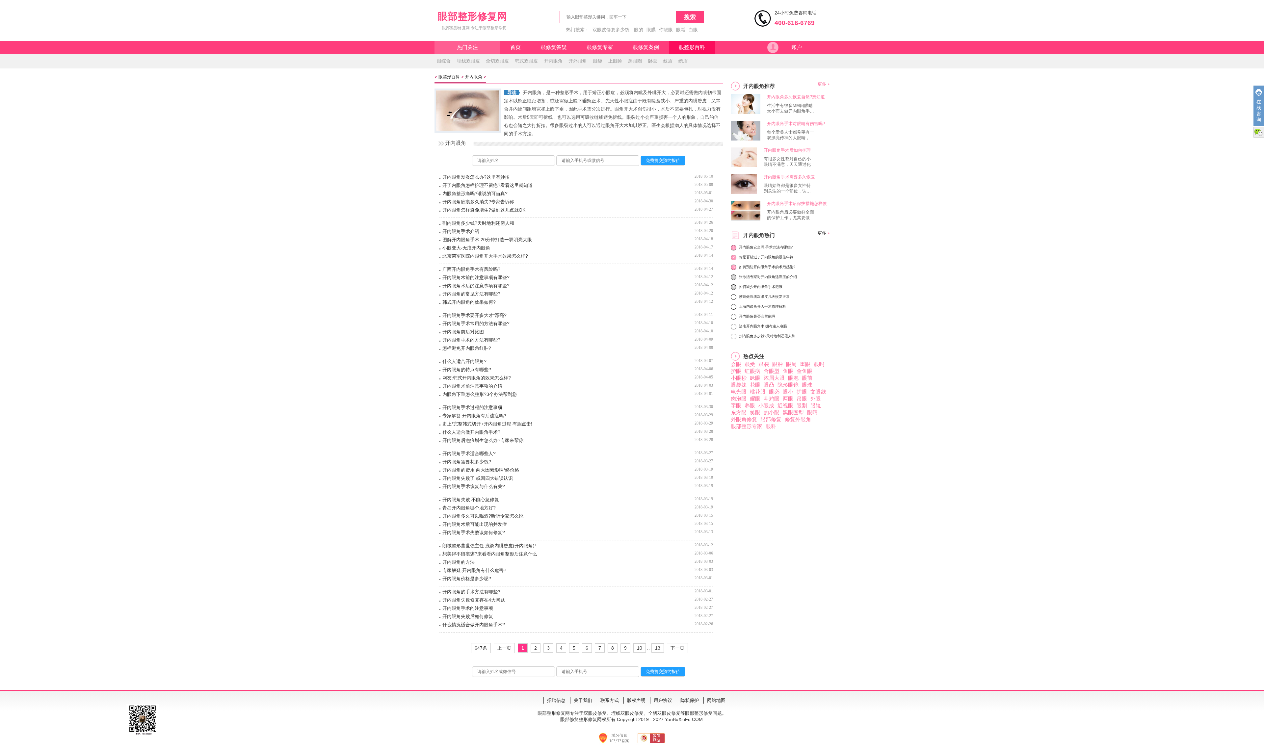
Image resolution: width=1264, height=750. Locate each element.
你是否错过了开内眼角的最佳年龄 (766, 257)
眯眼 (755, 378)
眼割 (802, 405)
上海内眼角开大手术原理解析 (762, 306)
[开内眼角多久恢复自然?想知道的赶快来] (747, 112)
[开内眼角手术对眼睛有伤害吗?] (746, 139)
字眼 (736, 405)
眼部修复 (770, 419)
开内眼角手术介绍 (460, 231)
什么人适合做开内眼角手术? (471, 432)
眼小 (788, 392)
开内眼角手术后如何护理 (787, 150)
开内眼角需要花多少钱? (466, 461)
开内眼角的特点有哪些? (466, 369)
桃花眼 (758, 392)
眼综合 (444, 61)
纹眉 (667, 61)
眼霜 (680, 29)
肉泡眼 (739, 398)
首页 (515, 47)
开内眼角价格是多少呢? (466, 578)
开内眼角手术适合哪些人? (469, 453)
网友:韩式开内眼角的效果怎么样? (476, 377)
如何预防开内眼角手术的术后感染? (767, 267)
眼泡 (793, 378)
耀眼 (755, 398)
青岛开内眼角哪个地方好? (469, 507)
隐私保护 (689, 700)
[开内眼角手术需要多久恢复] (744, 192)
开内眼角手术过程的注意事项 (472, 407)
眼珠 (807, 385)
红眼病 (752, 371)
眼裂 (763, 364)
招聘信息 (556, 700)
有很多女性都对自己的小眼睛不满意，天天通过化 (787, 161)
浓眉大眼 (774, 378)
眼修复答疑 (553, 47)
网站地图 (716, 700)
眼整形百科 (692, 47)
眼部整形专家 (746, 426)
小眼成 (766, 405)
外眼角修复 (744, 419)
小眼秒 (739, 378)
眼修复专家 (600, 47)
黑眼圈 (635, 61)
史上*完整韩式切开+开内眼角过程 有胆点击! (487, 424)
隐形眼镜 (788, 385)
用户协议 (663, 700)
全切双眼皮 (497, 61)
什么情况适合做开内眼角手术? (473, 624)
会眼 (736, 364)
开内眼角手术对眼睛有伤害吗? (796, 123)
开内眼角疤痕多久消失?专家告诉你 (478, 201)
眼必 (774, 392)
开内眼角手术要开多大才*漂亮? (474, 315)
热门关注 (467, 47)
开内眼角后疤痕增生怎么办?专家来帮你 (482, 440)
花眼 (755, 385)
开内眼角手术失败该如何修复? (473, 532)
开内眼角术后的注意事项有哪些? (476, 285)
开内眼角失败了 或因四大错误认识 (477, 478)
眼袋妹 (739, 385)
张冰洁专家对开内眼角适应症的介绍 (768, 277)
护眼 (736, 371)
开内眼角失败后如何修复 (467, 616)
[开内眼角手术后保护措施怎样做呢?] (747, 218)
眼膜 (651, 29)
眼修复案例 (646, 47)
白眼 (693, 29)
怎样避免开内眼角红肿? (466, 348)
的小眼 (771, 412)
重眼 (805, 364)
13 (657, 648)
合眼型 (771, 371)
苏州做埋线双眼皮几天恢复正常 (764, 296)
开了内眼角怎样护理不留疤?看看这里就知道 (487, 185)
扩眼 (802, 392)
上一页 (504, 648)
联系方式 (609, 700)
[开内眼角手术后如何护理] (744, 165)
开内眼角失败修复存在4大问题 (473, 600)
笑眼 (755, 412)
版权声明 (636, 700)
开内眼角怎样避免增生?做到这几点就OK (483, 210)
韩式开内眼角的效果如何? (469, 302)
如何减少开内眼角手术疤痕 (760, 287)
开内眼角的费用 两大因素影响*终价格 (480, 470)
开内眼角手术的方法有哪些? (471, 340)
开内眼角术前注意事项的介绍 (472, 386)
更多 (822, 84)
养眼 (750, 405)
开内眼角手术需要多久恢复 (789, 176)
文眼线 (818, 392)
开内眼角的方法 (458, 562)
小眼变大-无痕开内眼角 (466, 247)
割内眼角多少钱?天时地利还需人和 (478, 223)
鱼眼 (788, 371)
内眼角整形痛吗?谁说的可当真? (475, 193)
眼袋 (597, 61)
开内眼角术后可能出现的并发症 (474, 524)
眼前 (807, 378)
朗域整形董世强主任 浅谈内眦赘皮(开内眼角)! (489, 545)
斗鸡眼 (771, 398)
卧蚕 (652, 61)
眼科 (771, 426)
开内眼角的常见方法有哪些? (471, 294)
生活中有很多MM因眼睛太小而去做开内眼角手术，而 (790, 108)
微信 (1258, 132)
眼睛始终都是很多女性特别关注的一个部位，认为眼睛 (787, 188)
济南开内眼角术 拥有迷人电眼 (763, 326)
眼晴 (812, 412)
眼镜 (815, 405)
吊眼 (802, 398)
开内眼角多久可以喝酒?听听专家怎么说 (482, 516)
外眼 (815, 398)
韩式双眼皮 (526, 61)
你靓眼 (666, 29)
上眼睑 (615, 61)
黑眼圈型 (793, 412)
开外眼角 (577, 61)
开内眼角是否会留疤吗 (757, 316)
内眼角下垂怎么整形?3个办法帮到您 (479, 394)
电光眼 (739, 392)
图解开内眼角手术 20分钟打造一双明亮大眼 (487, 239)
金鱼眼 (804, 371)
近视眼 (785, 405)
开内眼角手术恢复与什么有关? (473, 486)
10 (639, 648)
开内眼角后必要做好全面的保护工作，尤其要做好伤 (790, 215)
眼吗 (819, 364)
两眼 (788, 398)
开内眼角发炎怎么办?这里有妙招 (476, 177)
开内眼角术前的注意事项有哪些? (476, 277)
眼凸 (769, 385)
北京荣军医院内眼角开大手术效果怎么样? (485, 256)
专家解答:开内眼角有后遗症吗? (474, 415)
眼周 (791, 364)
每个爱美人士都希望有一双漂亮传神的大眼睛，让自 (790, 135)
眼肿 (777, 364)
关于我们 (583, 700)
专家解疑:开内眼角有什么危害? (474, 570)
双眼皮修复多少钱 (610, 29)
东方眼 (739, 412)
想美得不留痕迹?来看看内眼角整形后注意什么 (489, 553)
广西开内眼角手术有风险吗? (471, 269)
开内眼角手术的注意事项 (467, 608)
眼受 (750, 364)
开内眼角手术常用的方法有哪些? (476, 323)
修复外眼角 (798, 419)
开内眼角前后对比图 (463, 331)
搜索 (690, 17)
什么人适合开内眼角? (464, 361)
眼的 (638, 29)
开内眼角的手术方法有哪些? (471, 591)
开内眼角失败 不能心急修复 (470, 499)
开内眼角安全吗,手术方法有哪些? (766, 247)
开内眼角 (553, 61)
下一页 (677, 648)
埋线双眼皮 (468, 61)
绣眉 (683, 61)
